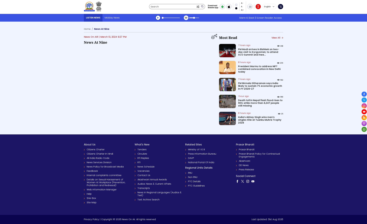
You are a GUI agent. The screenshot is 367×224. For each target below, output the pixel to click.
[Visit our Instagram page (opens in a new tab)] (247, 181)
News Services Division (99, 162)
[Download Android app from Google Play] (222, 6)
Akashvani (244, 161)
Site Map (91, 202)
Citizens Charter (96, 149)
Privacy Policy (91, 219)
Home (87, 29)
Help (89, 194)
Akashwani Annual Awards (152, 179)
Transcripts (143, 188)
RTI (138, 162)
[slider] (171, 17)
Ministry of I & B (196, 149)
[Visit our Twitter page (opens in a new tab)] (242, 181)
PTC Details (194, 181)
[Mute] (186, 17)
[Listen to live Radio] (258, 6)
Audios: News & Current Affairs (154, 183)
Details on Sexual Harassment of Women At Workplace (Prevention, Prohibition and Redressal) (106, 182)
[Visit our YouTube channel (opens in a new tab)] (252, 181)
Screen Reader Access (269, 17)
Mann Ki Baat (246, 17)
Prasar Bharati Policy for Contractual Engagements (259, 155)
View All (276, 37)
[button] (198, 6)
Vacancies (143, 171)
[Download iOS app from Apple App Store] (229, 6)
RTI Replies (143, 158)
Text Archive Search (148, 199)
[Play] (158, 17)
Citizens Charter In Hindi (100, 153)
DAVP (191, 158)
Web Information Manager (102, 189)
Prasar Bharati (246, 149)
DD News (244, 165)
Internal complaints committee (104, 175)
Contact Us (143, 175)
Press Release (246, 169)
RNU (190, 172)
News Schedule (146, 166)
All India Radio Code (98, 158)
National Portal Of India (201, 162)
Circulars (142, 153)
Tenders (142, 149)
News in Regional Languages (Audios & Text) (159, 194)
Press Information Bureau (202, 153)
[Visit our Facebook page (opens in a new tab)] (237, 181)
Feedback (92, 171)
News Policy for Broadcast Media (105, 166)
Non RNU (192, 177)
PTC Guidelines (196, 185)
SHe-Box (91, 198)
